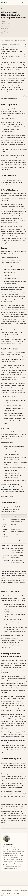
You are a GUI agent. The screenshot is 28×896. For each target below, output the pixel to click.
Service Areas (15, 893)
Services (8, 893)
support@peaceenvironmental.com (10, 890)
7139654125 (23, 890)
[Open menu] (25, 2)
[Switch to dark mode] (22, 2)
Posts (2, 893)
